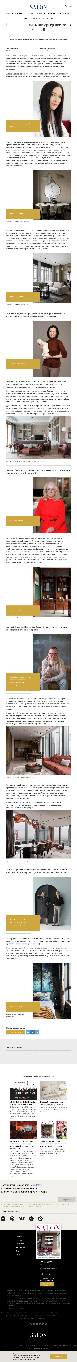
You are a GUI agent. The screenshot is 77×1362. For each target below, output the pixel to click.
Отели (32, 19)
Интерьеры (18, 13)
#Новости (13, 1118)
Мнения (50, 19)
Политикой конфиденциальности (14, 1206)
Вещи (55, 13)
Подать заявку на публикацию (15, 1315)
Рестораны (40, 19)
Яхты (26, 19)
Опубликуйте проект (46, 1284)
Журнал (68, 13)
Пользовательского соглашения (58, 1204)
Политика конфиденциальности (31, 1318)
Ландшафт (29, 13)
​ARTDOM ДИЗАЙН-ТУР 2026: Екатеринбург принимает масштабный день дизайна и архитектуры (22, 1144)
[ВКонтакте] (32, 1032)
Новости (9, 13)
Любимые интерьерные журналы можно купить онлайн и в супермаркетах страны (53, 1143)
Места (49, 13)
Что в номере (47, 1274)
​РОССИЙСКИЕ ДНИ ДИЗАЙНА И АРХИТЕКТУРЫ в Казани (22, 1103)
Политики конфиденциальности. (24, 1359)
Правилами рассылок (34, 1206)
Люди (61, 13)
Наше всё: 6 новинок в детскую (52, 1102)
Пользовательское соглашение (44, 1315)
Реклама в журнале (38, 1313)
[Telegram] (37, 1032)
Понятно (58, 1357)
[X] (28, 1032)
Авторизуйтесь (28, 1055)
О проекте (5, 1313)
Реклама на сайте (20, 1313)
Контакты (55, 1313)
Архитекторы (40, 13)
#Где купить (44, 1111)
